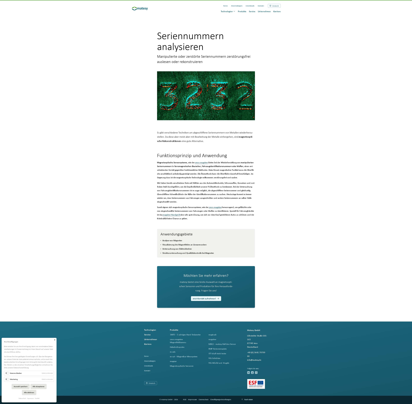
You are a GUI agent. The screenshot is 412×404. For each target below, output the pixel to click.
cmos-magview (201, 162)
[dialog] (228, 11)
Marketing (14, 379)
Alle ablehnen (29, 392)
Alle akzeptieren (38, 386)
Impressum (30, 398)
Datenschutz (22, 398)
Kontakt (37, 398)
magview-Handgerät (171, 215)
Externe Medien (16, 373)
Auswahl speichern (20, 386)
